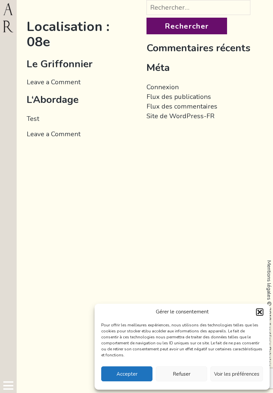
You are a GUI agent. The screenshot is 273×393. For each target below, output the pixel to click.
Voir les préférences (236, 374)
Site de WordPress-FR (180, 116)
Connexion (162, 87)
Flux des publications (178, 96)
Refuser (181, 374)
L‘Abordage (53, 100)
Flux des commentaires (181, 106)
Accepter (127, 374)
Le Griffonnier (60, 64)
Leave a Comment (54, 82)
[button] (259, 312)
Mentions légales (269, 280)
